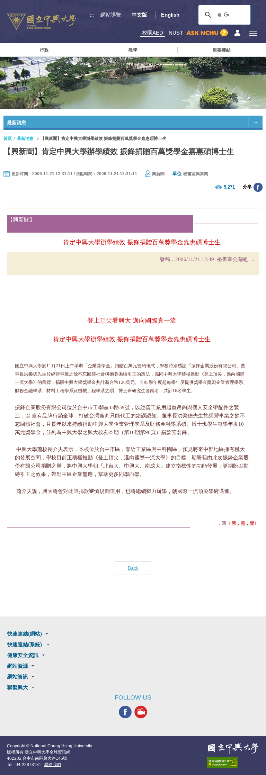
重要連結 (222, 50)
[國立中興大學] (41, 21)
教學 (133, 50)
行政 (44, 50)
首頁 (7, 138)
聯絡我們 (52, 764)
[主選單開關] (253, 33)
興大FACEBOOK (125, 712)
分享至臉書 (258, 187)
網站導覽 (110, 15)
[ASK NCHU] (207, 33)
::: (92, 15)
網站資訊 (17, 676)
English (170, 15)
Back (133, 568)
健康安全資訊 (22, 655)
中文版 (139, 15)
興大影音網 (140, 712)
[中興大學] (233, 748)
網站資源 (17, 666)
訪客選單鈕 (237, 33)
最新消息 (25, 138)
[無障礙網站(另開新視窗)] (233, 762)
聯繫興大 (17, 687)
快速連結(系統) (25, 644)
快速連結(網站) (24, 634)
